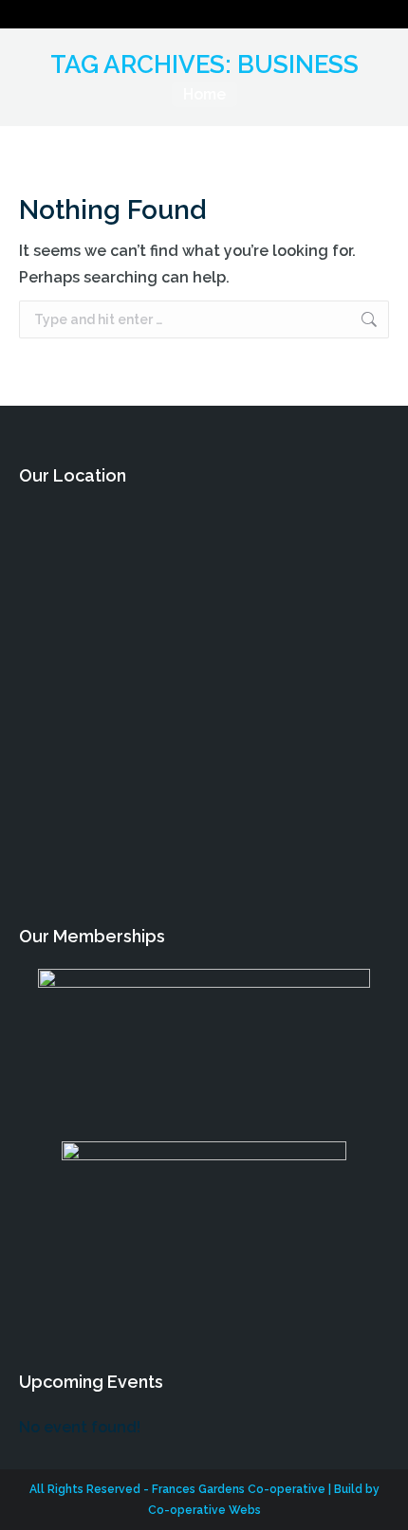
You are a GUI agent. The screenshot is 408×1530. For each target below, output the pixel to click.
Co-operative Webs (204, 1510)
